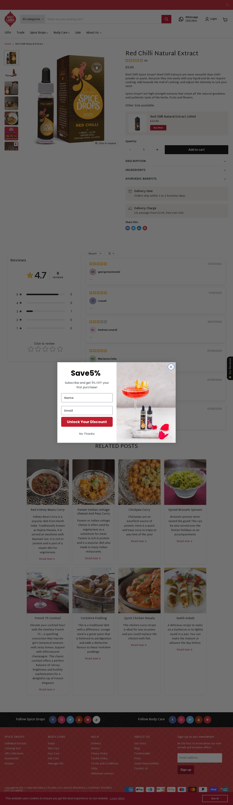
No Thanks (87, 434)
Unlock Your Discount (87, 421)
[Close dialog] (171, 367)
